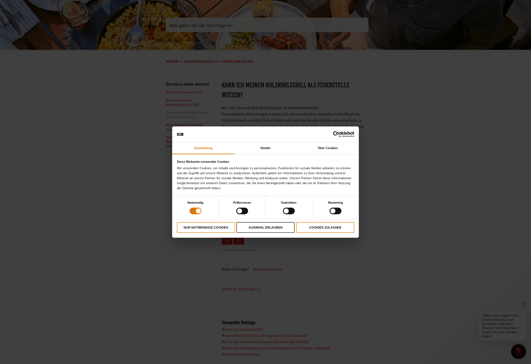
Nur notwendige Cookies (206, 227)
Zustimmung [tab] (203, 148)
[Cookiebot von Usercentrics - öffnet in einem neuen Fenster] (336, 134)
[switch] (242, 210)
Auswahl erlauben (265, 227)
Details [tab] (266, 148)
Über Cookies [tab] (328, 148)
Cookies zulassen (325, 227)
